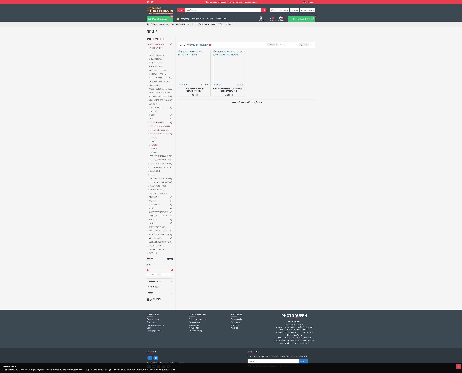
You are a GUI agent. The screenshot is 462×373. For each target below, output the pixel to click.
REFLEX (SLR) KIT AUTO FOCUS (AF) (207, 24)
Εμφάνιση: (303, 45)
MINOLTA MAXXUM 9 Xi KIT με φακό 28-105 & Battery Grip (229, 90)
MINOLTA (183, 84)
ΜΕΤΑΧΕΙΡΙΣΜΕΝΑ (180, 24)
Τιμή (149, 265)
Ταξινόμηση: (273, 45)
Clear (170, 259)
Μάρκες (150, 293)
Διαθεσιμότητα (153, 282)
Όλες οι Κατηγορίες (160, 24)
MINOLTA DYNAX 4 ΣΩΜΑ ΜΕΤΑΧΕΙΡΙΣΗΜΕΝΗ (194, 90)
